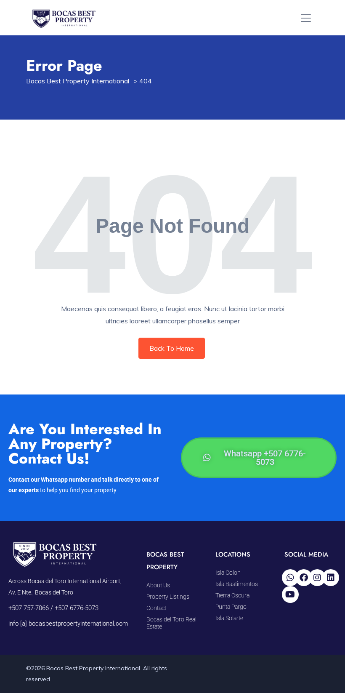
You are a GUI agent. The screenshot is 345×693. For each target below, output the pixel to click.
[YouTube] (290, 594)
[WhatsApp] (290, 577)
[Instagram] (317, 577)
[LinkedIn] (330, 577)
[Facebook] (303, 577)
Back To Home (171, 348)
